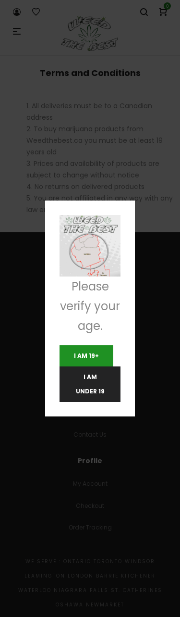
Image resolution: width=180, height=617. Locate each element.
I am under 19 (90, 384)
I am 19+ (86, 356)
